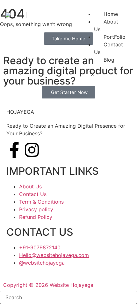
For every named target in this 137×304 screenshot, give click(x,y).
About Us (106, 25)
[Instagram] (32, 150)
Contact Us (108, 48)
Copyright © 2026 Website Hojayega (48, 285)
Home (111, 14)
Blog (109, 60)
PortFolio (115, 37)
